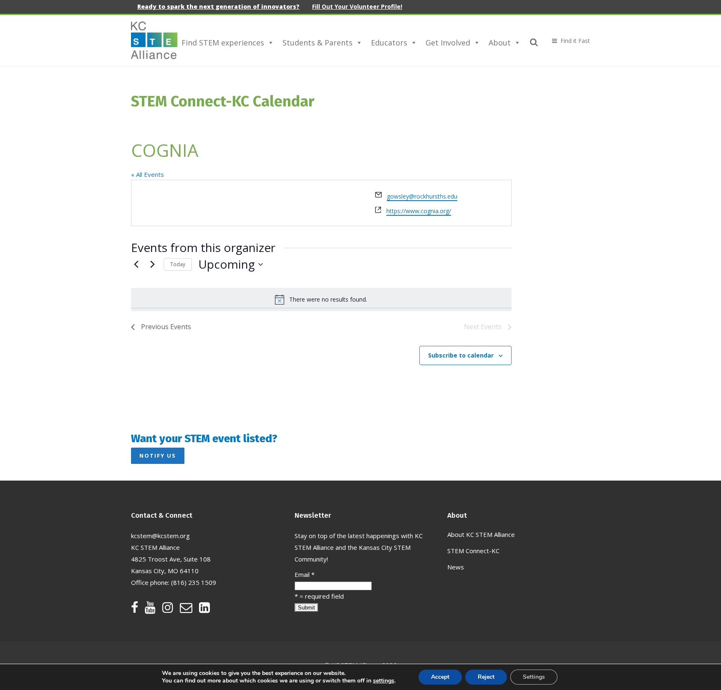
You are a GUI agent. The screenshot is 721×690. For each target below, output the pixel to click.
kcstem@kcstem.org (160, 535)
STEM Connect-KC (473, 550)
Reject (486, 677)
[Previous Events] (136, 264)
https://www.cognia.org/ (418, 211)
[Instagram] (171, 609)
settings (383, 681)
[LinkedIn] (204, 609)
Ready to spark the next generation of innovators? (218, 6)
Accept (440, 677)
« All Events (147, 174)
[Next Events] (152, 264)
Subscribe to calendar (461, 355)
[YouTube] (153, 609)
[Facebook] (138, 609)
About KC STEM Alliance (481, 534)
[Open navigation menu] (567, 41)
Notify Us (157, 455)
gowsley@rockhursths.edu (422, 196)
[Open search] (534, 41)
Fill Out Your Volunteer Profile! (357, 6)
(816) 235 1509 (193, 582)
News (455, 567)
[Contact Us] (189, 609)
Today (177, 264)
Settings (534, 677)
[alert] (321, 299)
